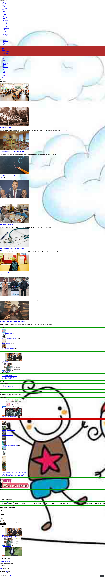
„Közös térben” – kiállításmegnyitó (6, 343)
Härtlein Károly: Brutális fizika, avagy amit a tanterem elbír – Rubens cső (12, 385)
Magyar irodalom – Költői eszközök (6, 371)
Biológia (4, 15)
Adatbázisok (5, 40)
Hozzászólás (3, 419)
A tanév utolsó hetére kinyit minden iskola (7, 435)
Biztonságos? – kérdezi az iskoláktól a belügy (9, 297)
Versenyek (3, 44)
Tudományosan (4, 39)
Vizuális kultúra (5, 38)
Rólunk (2, 47)
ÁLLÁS (3, 2)
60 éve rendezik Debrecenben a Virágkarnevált (8, 348)
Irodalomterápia (5, 8)
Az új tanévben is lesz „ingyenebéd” (7, 224)
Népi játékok (3, 50)
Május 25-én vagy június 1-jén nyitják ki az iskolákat (8, 430)
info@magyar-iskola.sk (7, 509)
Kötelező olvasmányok (8, 21)
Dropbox (7, 552)
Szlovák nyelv (5, 33)
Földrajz (4, 18)
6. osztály (6, 23)
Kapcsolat (3, 48)
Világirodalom (5, 37)
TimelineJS (7, 555)
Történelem (4, 36)
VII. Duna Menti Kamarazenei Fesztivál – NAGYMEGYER (9, 338)
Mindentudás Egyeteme (6, 28)
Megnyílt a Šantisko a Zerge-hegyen (6, 378)
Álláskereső (3, 52)
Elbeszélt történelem (5, 41)
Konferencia (3, 6)
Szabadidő (3, 9)
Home (2, 46)
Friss (2, 418)
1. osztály (6, 22)
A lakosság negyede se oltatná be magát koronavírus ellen (9, 416)
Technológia (3, 76)
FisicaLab (6, 566)
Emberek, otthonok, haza (5, 127)
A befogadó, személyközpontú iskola (7, 102)
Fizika (4, 16)
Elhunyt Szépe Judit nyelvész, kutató (8, 386)
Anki (8, 557)
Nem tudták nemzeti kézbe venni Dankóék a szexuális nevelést (13, 175)
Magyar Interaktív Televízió (5, 493)
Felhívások (4, 71)
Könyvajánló (5, 11)
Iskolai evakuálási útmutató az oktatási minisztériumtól (11, 200)
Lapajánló (4, 12)
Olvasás (4, 30)
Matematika (4, 25)
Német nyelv (5, 29)
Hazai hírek (3, 4)
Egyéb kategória (4, 3)
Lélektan (4, 43)
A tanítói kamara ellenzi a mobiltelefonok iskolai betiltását (12, 321)
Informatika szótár (5, 54)
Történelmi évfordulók (6, 53)
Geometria (3, 407)
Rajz (3, 32)
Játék (4, 10)
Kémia (4, 19)
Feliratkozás (9, 395)
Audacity (5, 552)
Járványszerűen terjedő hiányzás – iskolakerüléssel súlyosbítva (13, 151)
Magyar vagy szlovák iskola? (6, 272)
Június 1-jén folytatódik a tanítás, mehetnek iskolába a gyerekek (10, 361)
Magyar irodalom (5, 20)
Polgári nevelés (5, 31)
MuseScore (1, 562)
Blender (8, 559)
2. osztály (6, 26)
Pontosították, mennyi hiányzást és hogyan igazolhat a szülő (12, 248)
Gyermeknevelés (5, 42)
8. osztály (6, 17)
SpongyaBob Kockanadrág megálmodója (7, 333)
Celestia (7, 563)
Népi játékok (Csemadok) (6, 51)
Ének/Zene (4, 60)
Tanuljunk (3, 13)
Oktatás (3, 7)
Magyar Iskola (11, 569)
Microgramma (19, 569)
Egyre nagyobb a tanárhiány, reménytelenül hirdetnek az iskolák (11, 387)
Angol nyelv (5, 14)
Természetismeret (5, 34)
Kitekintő (3, 5)
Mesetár (2, 49)
